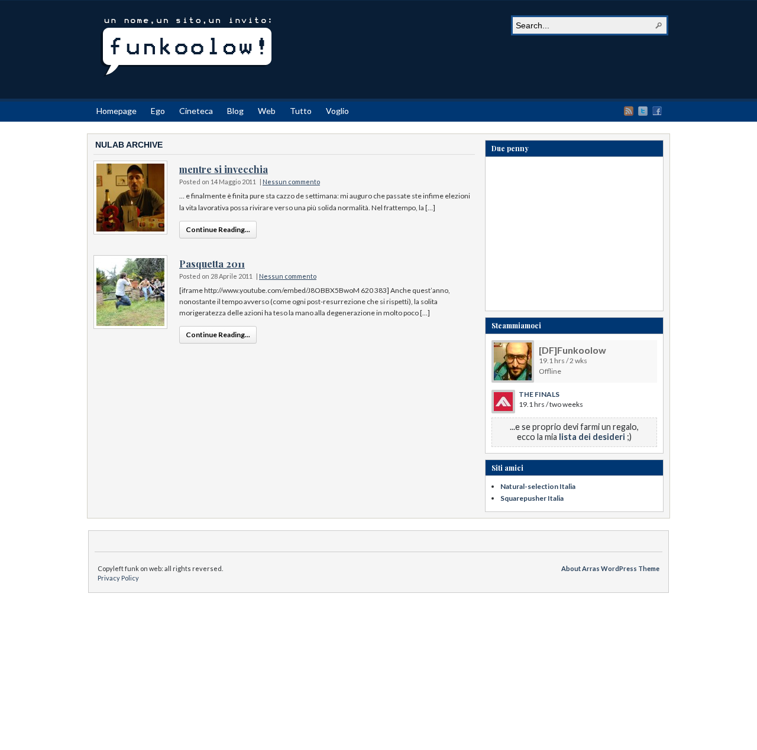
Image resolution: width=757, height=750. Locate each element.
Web (267, 111)
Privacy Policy (118, 578)
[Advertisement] (574, 237)
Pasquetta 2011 (212, 263)
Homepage (116, 111)
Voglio (337, 111)
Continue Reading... (218, 229)
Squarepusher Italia (532, 498)
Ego (158, 111)
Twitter (643, 111)
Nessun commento (291, 181)
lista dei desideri (592, 437)
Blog (235, 111)
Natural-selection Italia (537, 486)
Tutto (301, 111)
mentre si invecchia (223, 169)
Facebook (657, 111)
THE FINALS (539, 394)
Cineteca (196, 111)
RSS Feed (628, 111)
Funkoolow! (186, 47)
